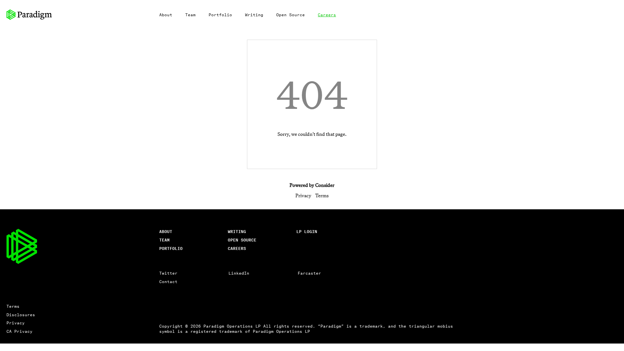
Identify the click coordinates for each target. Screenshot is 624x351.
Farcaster (309, 272)
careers (237, 248)
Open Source (290, 14)
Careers (327, 14)
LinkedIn (238, 272)
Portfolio (220, 14)
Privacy (303, 195)
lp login (306, 231)
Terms (322, 195)
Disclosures (20, 314)
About (165, 14)
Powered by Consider (312, 185)
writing (237, 231)
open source (242, 239)
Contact (168, 281)
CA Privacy (19, 331)
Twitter (168, 272)
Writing (254, 14)
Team (190, 14)
